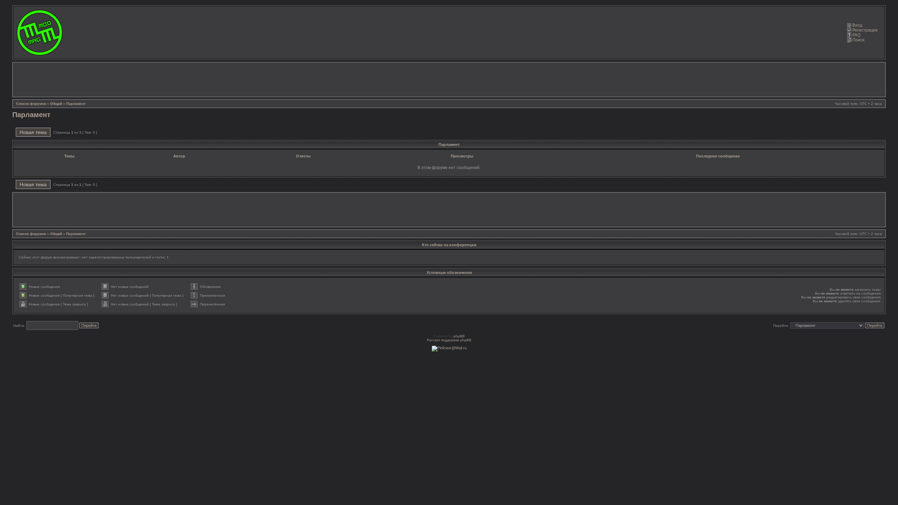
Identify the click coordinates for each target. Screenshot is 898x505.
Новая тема (33, 132)
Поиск (858, 40)
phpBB (459, 336)
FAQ (856, 35)
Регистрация (865, 30)
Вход (857, 25)
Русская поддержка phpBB (449, 340)
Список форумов (31, 104)
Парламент (76, 104)
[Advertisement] (449, 79)
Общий (56, 104)
